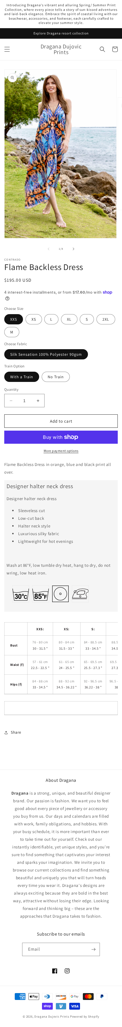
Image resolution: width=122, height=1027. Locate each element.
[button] (7, 49)
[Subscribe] (93, 949)
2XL (105, 319)
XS (33, 319)
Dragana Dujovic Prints (51, 1016)
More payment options (61, 451)
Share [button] (16, 732)
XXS (13, 319)
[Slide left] (48, 249)
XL (69, 319)
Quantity (11, 389)
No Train (56, 376)
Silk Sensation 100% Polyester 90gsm (46, 354)
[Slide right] (73, 249)
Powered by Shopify (84, 1016)
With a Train (21, 376)
